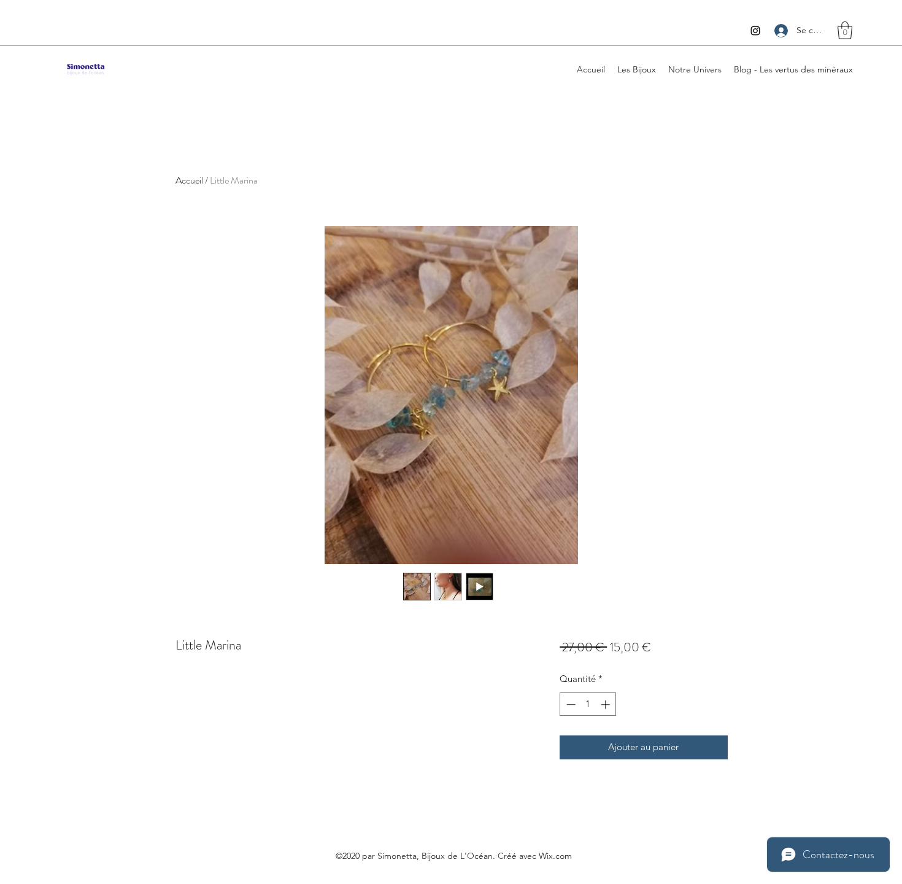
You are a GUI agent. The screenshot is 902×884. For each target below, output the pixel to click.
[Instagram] (755, 31)
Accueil (189, 180)
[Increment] (606, 704)
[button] (845, 30)
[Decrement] (569, 704)
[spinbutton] (588, 704)
